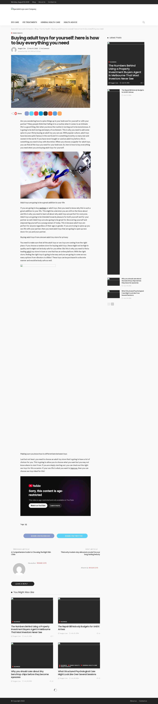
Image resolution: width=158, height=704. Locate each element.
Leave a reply (21, 584)
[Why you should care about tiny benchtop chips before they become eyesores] (32, 655)
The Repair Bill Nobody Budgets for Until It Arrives (78, 628)
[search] (143, 22)
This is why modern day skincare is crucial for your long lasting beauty (80, 553)
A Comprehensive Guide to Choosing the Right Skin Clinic (31, 553)
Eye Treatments (30, 22)
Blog (34, 2)
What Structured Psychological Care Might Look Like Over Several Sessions (77, 673)
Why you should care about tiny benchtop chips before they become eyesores (30, 674)
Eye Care (15, 22)
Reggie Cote (22, 48)
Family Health (17, 33)
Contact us (52, 2)
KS (26, 524)
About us (42, 2)
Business (17, 621)
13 (99, 633)
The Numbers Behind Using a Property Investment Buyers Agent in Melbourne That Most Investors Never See (30, 629)
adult (29, 251)
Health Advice (70, 22)
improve (74, 468)
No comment (45, 48)
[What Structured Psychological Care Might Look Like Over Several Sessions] (79, 655)
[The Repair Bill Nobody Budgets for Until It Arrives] (79, 611)
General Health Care (50, 22)
